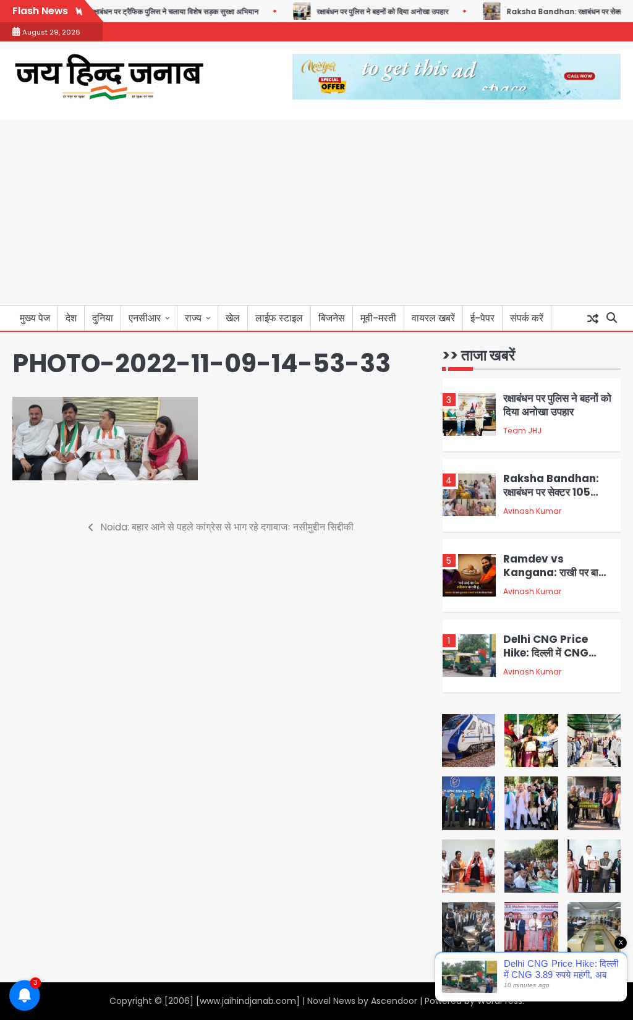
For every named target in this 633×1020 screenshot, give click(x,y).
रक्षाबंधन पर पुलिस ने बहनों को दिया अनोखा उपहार (366, 12)
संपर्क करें (526, 318)
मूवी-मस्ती (378, 318)
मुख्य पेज (35, 318)
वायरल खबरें (433, 318)
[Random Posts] (593, 318)
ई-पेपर (482, 318)
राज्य (193, 318)
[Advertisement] (316, 212)
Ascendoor (394, 1001)
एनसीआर (145, 318)
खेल (233, 318)
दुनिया (102, 318)
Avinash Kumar (532, 511)
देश (71, 318)
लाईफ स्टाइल (279, 318)
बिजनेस (331, 318)
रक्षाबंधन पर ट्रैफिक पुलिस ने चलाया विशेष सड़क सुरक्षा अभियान (158, 12)
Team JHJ (522, 430)
